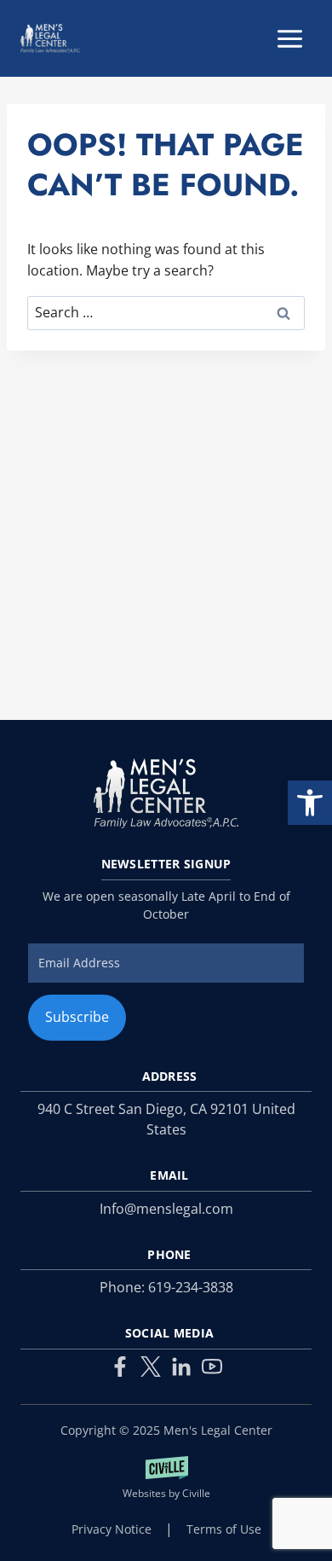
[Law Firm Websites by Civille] (166, 1479)
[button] (310, 802)
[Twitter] (150, 1366)
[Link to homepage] (166, 793)
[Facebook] (120, 1366)
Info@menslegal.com (166, 1208)
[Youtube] (212, 1366)
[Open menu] (289, 38)
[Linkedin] (181, 1366)
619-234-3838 (190, 1287)
